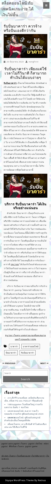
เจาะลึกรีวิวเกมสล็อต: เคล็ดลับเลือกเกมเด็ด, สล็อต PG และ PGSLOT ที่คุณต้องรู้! (24, 399)
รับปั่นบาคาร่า (10, 83)
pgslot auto (8, 443)
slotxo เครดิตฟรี (18, 468)
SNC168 (15, 264)
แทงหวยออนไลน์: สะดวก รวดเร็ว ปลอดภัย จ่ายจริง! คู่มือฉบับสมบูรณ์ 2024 (23, 412)
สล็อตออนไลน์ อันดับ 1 (12, 471)
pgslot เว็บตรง (21, 443)
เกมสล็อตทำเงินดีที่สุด (36, 468)
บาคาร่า (14, 346)
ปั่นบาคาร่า (11, 352)
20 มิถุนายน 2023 (15, 61)
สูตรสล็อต (6, 468)
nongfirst (33, 61)
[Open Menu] (46, 5)
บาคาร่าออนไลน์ (30, 346)
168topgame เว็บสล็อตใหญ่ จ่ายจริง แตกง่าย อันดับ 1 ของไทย (23, 406)
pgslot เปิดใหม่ (36, 443)
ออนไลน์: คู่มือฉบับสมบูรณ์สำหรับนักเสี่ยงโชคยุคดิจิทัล (22, 419)
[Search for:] (25, 373)
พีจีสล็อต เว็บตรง (17, 446)
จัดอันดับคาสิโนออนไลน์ (33, 471)
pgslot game (31, 446)
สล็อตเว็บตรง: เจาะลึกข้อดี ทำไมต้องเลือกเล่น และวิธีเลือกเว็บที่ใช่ (25, 425)
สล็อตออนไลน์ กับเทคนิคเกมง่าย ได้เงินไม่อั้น (18, 8)
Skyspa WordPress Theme (19, 480)
